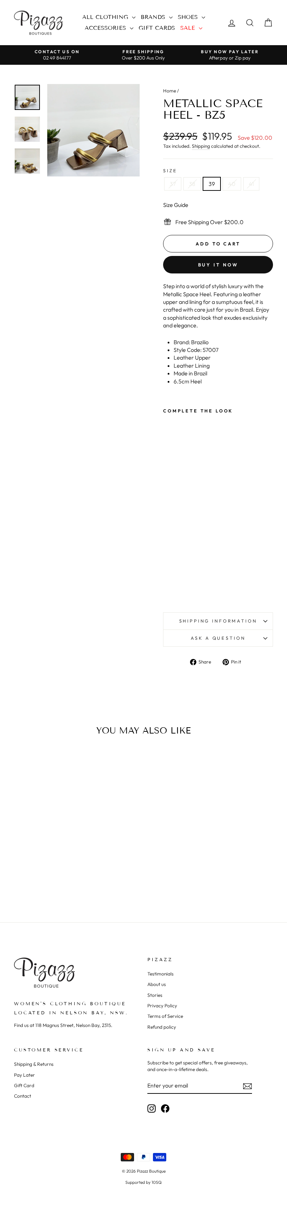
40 (232, 183)
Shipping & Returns (34, 1064)
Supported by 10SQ (143, 1182)
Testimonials (160, 974)
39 (212, 183)
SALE (188, 28)
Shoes (189, 17)
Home (169, 91)
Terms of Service (165, 1016)
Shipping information (218, 621)
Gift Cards (157, 28)
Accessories (106, 28)
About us (156, 984)
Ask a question (218, 638)
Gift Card (24, 1085)
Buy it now (218, 264)
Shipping (201, 146)
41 (251, 183)
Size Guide (175, 204)
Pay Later (24, 1075)
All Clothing (106, 17)
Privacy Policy (162, 1005)
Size (170, 170)
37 (173, 183)
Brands (154, 17)
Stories (154, 995)
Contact (22, 1096)
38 (192, 183)
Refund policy (161, 1027)
